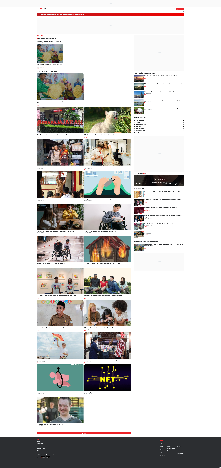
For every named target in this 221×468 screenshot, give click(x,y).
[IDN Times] (43, 8)
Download (38, 457)
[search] (174, 9)
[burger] (183, 11)
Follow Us (38, 454)
